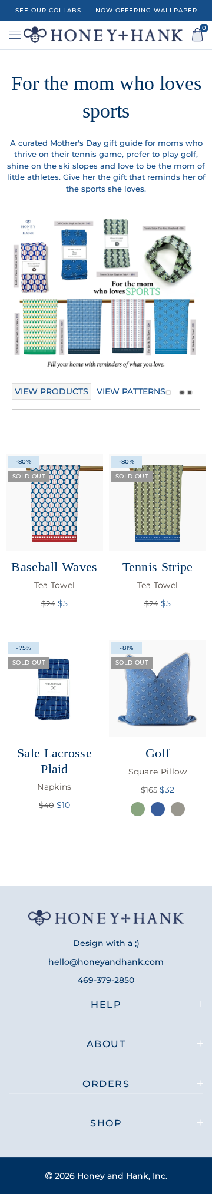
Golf (157, 761)
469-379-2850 (106, 980)
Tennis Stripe (157, 574)
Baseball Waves (54, 574)
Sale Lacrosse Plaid (54, 769)
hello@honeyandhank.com (106, 962)
